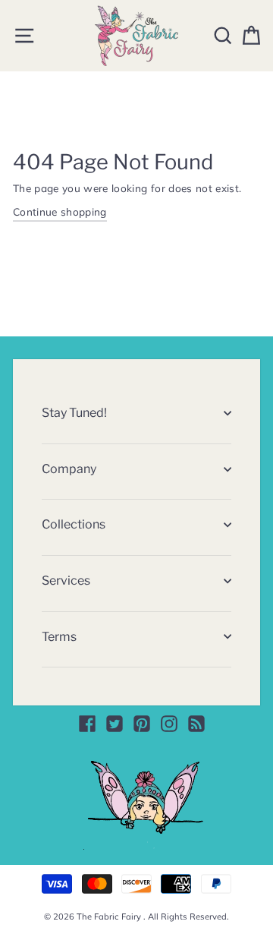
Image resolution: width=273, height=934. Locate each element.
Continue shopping (60, 211)
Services (66, 580)
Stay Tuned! (74, 412)
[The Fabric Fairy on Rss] (196, 724)
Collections (73, 524)
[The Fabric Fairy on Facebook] (87, 724)
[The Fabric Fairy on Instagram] (169, 724)
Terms (59, 637)
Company (69, 469)
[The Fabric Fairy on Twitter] (114, 724)
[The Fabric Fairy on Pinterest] (142, 724)
